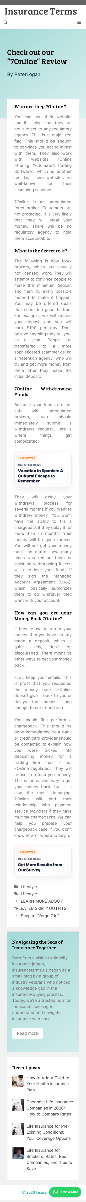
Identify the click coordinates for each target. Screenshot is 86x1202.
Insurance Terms (41, 11)
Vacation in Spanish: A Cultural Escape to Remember (40, 476)
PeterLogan (27, 74)
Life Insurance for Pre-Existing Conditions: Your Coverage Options (49, 1132)
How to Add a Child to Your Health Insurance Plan (48, 1083)
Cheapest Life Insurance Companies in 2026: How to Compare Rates (50, 1108)
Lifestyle (29, 886)
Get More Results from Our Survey (40, 867)
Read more (27, 1033)
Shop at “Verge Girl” (40, 915)
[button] (5, 23)
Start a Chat (69, 1192)
